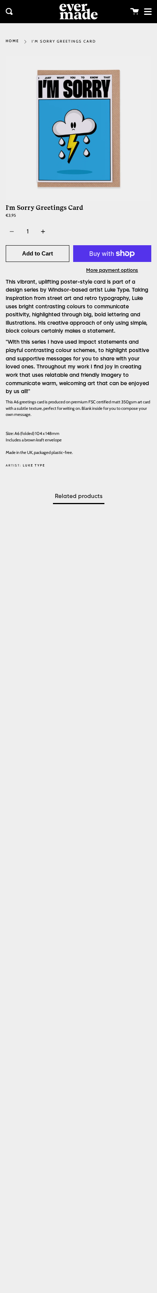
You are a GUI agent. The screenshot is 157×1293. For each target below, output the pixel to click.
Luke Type (34, 465)
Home (12, 41)
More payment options (112, 270)
